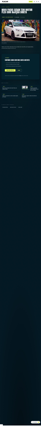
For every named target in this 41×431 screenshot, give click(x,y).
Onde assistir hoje (13, 107)
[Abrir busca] (34, 2)
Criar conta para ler (10, 70)
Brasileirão (20, 107)
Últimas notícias (5, 107)
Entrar (19, 70)
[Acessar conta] (36, 1)
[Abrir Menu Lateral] (38, 1)
